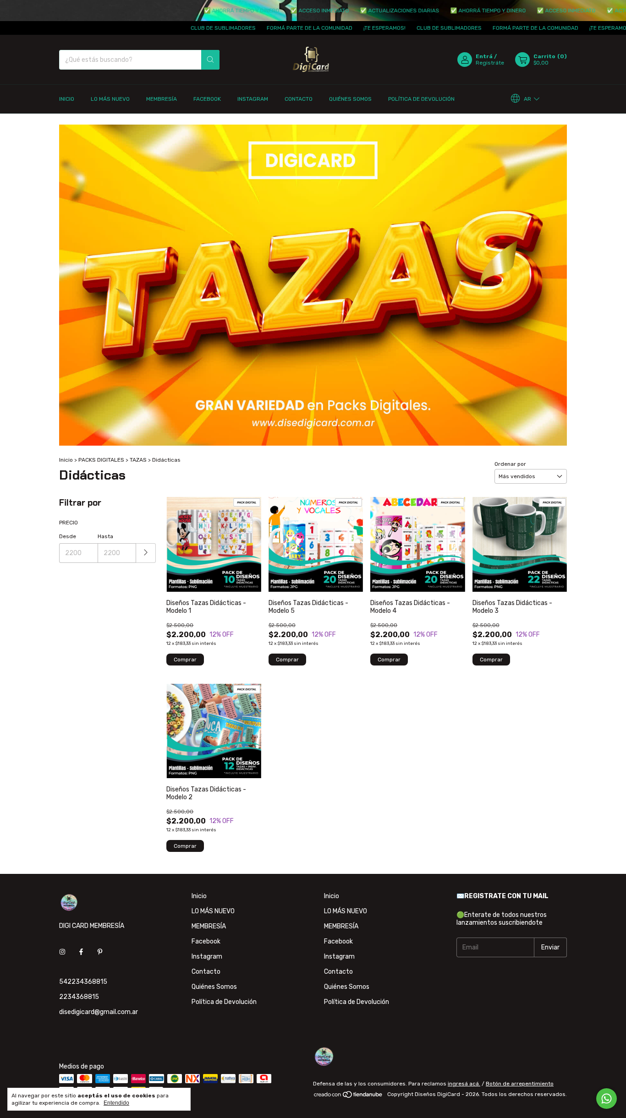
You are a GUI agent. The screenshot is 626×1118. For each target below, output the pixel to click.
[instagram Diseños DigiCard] (62, 952)
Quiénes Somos (350, 99)
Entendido (116, 1103)
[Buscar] (210, 60)
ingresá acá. (464, 1083)
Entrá (484, 56)
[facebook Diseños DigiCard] (81, 952)
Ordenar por (510, 464)
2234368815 (79, 997)
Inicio (66, 99)
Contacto (299, 99)
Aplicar (146, 553)
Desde (67, 536)
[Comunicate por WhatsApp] (606, 1098)
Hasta (105, 536)
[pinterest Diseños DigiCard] (100, 952)
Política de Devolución (421, 99)
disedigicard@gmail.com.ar (98, 1012)
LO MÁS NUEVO (110, 99)
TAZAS (138, 460)
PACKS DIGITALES (101, 460)
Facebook (207, 99)
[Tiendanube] (348, 1096)
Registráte (490, 63)
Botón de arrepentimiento (520, 1083)
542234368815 (83, 982)
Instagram (252, 99)
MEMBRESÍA (161, 99)
